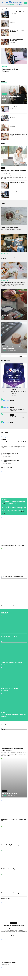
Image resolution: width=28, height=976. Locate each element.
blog (11, 422)
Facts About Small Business (16, 21)
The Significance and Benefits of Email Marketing (11, 461)
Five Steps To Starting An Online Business (13, 501)
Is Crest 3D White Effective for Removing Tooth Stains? (14, 392)
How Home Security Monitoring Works (12, 893)
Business (4, 66)
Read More (8, 231)
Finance (4, 311)
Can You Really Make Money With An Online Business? (12, 576)
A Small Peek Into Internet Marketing (11, 662)
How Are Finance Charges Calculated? (9, 227)
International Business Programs (16, 106)
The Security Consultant (9, 793)
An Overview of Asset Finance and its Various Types (13, 282)
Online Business (5, 499)
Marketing (3, 439)
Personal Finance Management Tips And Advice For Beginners (13, 347)
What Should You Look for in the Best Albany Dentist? (17, 410)
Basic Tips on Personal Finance (9, 688)
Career (2, 168)
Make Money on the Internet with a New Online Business (12, 605)
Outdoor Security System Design (10, 845)
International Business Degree (15, 125)
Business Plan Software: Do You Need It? (17, 115)
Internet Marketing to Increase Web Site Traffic (14, 442)
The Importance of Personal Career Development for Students (13, 171)
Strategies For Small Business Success (14, 925)
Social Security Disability (8, 869)
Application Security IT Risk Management (12, 748)
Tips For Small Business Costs (11, 97)
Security (3, 729)
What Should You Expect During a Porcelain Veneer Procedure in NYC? (17, 417)
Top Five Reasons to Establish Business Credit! (16, 40)
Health (12, 407)
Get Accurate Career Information (17, 11)
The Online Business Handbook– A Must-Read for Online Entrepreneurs (12, 546)
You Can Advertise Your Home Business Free (18, 134)
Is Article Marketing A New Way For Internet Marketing (10, 454)
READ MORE (3, 178)
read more (14, 935)
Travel (12, 400)
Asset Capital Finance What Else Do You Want (11, 255)
